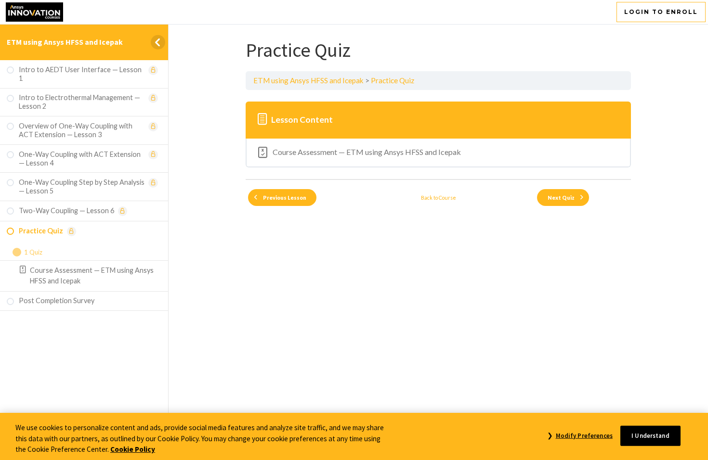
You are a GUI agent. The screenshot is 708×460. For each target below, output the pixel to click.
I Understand (650, 435)
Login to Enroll (661, 11)
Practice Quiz (392, 80)
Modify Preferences (584, 435)
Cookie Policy (132, 449)
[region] (354, 436)
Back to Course (438, 197)
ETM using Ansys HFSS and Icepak (65, 42)
